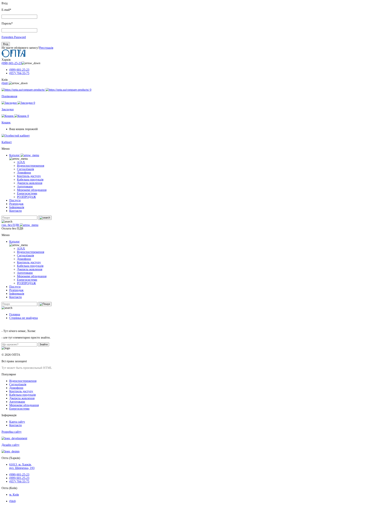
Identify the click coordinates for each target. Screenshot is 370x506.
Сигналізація (25, 169)
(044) (5, 83)
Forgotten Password (14, 37)
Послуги (15, 200)
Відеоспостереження (30, 165)
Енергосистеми (27, 193)
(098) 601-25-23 (12, 63)
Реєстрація (46, 47)
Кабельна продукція (30, 179)
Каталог (15, 155)
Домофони (24, 172)
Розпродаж (16, 203)
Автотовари (25, 186)
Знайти (44, 344)
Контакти (15, 210)
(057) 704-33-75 (19, 73)
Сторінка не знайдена (23, 317)
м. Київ (14, 494)
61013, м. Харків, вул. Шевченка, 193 (21, 466)
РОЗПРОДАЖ (26, 196)
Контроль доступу (29, 176)
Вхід (5, 44)
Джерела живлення (29, 183)
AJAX (21, 162)
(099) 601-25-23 (19, 69)
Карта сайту (17, 421)
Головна (14, 314)
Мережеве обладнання (31, 190)
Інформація (16, 207)
